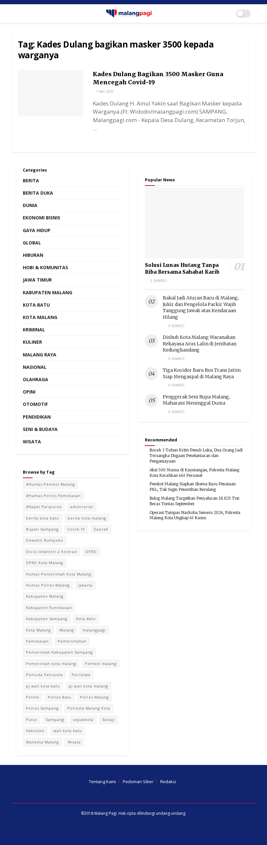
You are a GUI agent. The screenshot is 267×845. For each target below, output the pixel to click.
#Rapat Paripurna (44, 506)
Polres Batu (59, 697)
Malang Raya (39, 355)
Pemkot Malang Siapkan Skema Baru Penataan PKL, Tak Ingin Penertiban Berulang (192, 486)
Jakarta (85, 585)
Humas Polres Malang (48, 585)
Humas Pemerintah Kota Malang (58, 574)
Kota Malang (40, 317)
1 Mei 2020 (104, 91)
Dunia (30, 205)
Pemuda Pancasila (44, 674)
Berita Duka (38, 193)
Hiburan (33, 255)
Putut (31, 719)
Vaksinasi (35, 730)
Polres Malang (94, 697)
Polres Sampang (42, 708)
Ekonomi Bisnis (41, 218)
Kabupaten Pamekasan (49, 607)
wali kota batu (67, 730)
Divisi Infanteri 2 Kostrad (51, 551)
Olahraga (35, 379)
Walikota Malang (42, 742)
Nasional (35, 367)
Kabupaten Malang (47, 292)
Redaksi (168, 781)
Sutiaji (108, 719)
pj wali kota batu (43, 686)
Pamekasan (37, 641)
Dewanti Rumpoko (44, 540)
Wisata (32, 441)
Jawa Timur (37, 280)
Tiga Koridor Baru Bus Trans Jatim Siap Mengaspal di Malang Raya (202, 373)
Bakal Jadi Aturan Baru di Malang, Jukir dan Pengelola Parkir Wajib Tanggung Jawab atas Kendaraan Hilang (201, 307)
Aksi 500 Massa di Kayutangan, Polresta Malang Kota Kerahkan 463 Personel (194, 472)
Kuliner (32, 342)
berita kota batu (42, 518)
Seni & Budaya (40, 429)
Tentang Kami (102, 781)
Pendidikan (37, 417)
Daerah (101, 529)
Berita (31, 180)
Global (32, 243)
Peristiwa (81, 674)
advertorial (81, 506)
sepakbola (83, 719)
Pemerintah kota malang (51, 663)
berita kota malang (87, 518)
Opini (29, 392)
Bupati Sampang (42, 529)
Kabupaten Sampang (46, 618)
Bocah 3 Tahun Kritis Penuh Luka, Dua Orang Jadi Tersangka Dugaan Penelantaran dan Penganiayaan (196, 456)
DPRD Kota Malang (44, 562)
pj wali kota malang (88, 686)
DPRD (91, 551)
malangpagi (94, 630)
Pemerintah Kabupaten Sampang (59, 652)
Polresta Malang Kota (88, 708)
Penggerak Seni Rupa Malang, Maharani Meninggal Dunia (196, 400)
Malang (67, 630)
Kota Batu (36, 305)
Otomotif (35, 404)
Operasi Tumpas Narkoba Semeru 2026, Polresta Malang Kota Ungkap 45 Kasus (194, 515)
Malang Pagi (105, 813)
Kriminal (34, 329)
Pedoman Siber (138, 781)
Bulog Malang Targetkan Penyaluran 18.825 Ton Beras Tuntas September (194, 501)
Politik (32, 697)
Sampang (55, 719)
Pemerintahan (72, 641)
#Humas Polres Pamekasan (53, 495)
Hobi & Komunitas (45, 267)
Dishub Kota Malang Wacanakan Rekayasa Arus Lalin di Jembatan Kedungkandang (199, 343)
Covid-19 (76, 529)
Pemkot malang (101, 663)
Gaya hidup (36, 230)
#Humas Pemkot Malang (50, 484)
